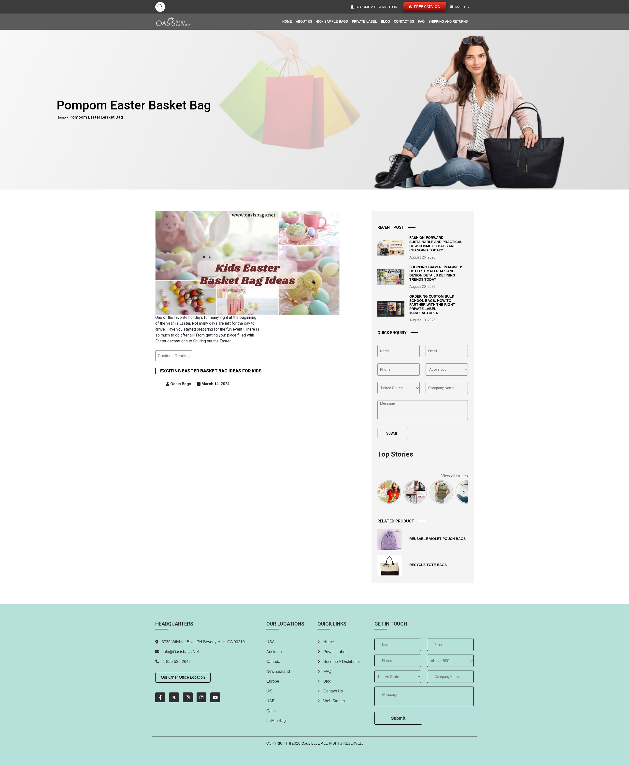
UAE (270, 701)
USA (270, 642)
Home (287, 21)
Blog (385, 21)
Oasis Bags (310, 743)
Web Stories (333, 701)
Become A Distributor (341, 661)
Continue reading (174, 357)
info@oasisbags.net (181, 652)
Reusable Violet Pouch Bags (437, 539)
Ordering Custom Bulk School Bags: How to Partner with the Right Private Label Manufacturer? (432, 304)
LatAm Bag (276, 721)
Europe (272, 681)
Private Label (364, 21)
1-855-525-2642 (176, 661)
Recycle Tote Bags (428, 565)
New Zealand (278, 671)
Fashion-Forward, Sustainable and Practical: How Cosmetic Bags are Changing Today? (436, 244)
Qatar (271, 711)
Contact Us (404, 21)
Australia (274, 652)
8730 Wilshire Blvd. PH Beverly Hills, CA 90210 (203, 642)
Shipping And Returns (448, 21)
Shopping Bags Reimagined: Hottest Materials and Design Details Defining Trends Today (435, 273)
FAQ (421, 21)
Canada (273, 661)
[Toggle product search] (160, 7)
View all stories (454, 476)
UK (269, 691)
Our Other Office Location (183, 677)
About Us (304, 21)
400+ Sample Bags (332, 21)
